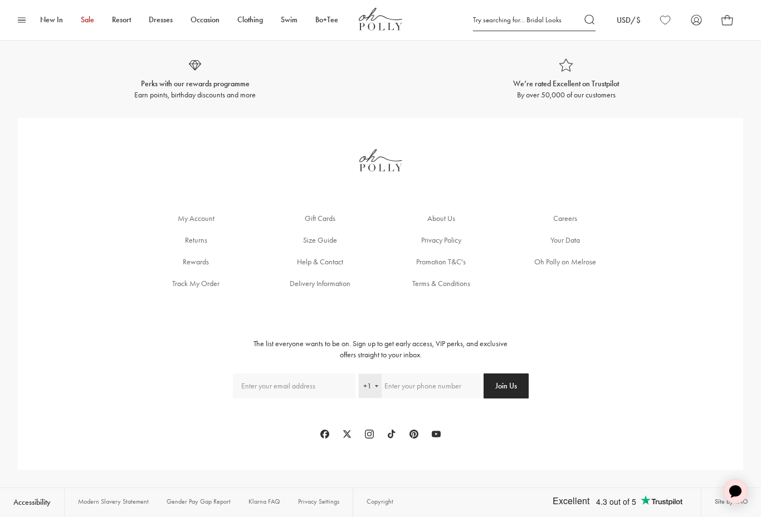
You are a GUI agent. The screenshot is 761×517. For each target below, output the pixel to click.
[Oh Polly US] (380, 19)
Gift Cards (320, 218)
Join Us (506, 386)
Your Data (565, 240)
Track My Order (195, 283)
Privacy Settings (318, 501)
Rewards (196, 262)
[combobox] (370, 386)
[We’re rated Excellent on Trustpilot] (566, 79)
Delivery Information (320, 283)
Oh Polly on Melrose (565, 262)
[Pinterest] (413, 434)
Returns (196, 240)
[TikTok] (391, 434)
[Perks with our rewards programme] (195, 79)
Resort (121, 19)
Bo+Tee (326, 19)
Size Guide (320, 240)
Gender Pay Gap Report (199, 501)
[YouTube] (436, 434)
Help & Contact (320, 262)
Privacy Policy (441, 240)
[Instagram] (369, 434)
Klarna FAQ (264, 501)
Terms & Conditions (441, 283)
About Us (441, 218)
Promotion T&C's (441, 262)
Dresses (161, 19)
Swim (289, 19)
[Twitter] (347, 434)
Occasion (205, 19)
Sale (87, 19)
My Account (196, 218)
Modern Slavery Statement (113, 501)
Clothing (250, 19)
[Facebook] (324, 434)
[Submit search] (590, 20)
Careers (565, 218)
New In (51, 19)
